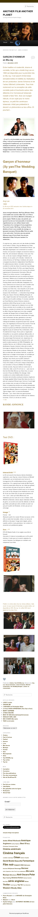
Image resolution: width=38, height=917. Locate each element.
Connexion (6, 771)
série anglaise (16, 881)
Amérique (26, 840)
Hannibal (5, 868)
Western (7, 887)
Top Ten (20, 885)
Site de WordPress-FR (9, 777)
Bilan (28, 844)
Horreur (24, 868)
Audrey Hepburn (15, 843)
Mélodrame (13, 875)
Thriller (6, 884)
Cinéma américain (12, 848)
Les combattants (21, 871)
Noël (19, 874)
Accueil (5, 42)
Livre (4, 743)
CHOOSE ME (7, 704)
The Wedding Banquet (16, 686)
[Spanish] (17, 41)
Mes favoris (6, 745)
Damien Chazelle (24, 857)
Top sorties (6, 760)
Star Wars (5, 881)
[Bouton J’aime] (4, 679)
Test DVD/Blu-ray (19, 683)
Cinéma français (14, 853)
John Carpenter (7, 871)
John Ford (14, 871)
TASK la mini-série (8, 721)
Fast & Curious (7, 737)
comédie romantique (8, 857)
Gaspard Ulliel (19, 865)
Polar (32, 874)
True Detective (26, 885)
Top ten (5, 762)
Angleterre (7, 843)
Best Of (23, 843)
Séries (27, 881)
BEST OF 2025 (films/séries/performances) (15, 715)
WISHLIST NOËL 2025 (9, 717)
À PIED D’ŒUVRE (8, 713)
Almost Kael (6, 793)
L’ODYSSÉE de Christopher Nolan (13, 706)
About (11, 42)
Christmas (5, 846)
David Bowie (8, 860)
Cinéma (12, 683)
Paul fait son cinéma (9, 784)
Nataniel (5, 900)
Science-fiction (17, 877)
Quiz (4, 751)
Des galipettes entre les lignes (12, 788)
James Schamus (20, 685)
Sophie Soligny (7, 902)
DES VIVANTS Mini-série (10, 719)
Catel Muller (6, 786)
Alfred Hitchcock (14, 840)
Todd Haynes (13, 885)
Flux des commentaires (10, 775)
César (17, 857)
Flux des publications (9, 773)
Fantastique (28, 860)
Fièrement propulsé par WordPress (19, 913)
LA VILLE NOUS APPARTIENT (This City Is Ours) (17, 708)
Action (5, 841)
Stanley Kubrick (27, 878)
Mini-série (30, 871)
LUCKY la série (7, 702)
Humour (5, 741)
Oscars (25, 874)
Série (4, 756)
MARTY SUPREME (8, 711)
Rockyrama (6, 790)
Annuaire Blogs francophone (11, 833)
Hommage (18, 868)
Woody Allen (16, 888)
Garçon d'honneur (10, 685)
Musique (5, 747)
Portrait (5, 749)
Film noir (8, 864)
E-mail (7, 802)
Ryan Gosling (7, 878)
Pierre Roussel (7, 895)
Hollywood (11, 868)
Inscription (6, 769)
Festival (5, 739)
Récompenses (7, 754)
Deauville (18, 861)
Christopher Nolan (13, 846)
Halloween (27, 865)
